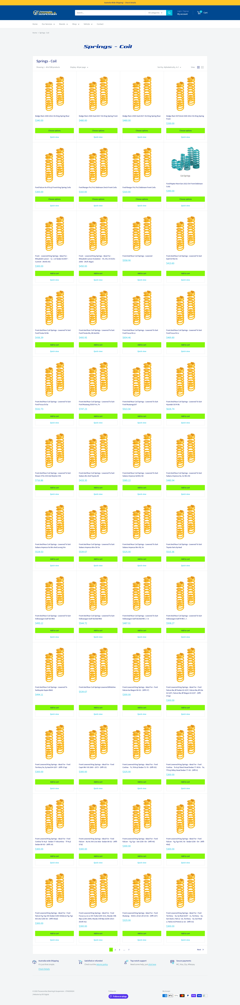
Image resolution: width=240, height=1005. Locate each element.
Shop (74, 24)
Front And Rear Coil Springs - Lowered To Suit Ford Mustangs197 (140, 403)
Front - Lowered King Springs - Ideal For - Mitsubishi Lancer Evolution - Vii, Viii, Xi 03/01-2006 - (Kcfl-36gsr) (97, 259)
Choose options (54, 130)
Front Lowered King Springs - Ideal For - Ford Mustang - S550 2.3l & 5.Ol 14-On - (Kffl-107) (140, 914)
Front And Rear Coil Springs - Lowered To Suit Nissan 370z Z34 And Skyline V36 (53, 474)
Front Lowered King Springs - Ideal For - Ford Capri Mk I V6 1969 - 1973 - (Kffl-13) (96, 765)
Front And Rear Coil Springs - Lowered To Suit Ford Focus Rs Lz (140, 331)
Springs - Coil (44, 33)
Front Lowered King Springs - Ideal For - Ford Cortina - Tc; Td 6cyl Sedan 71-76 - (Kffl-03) (140, 765)
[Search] (169, 12)
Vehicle (87, 24)
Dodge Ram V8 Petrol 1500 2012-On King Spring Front (185, 117)
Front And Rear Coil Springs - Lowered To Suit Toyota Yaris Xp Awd (184, 545)
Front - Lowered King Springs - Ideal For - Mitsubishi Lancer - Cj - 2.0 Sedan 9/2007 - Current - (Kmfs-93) (51, 259)
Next (199, 949)
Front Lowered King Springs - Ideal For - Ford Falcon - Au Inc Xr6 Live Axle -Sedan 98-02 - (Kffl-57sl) (98, 841)
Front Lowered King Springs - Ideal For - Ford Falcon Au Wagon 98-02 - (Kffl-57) (140, 688)
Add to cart (54, 273)
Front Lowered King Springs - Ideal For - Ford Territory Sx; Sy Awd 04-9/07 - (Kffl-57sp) (52, 765)
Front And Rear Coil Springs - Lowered (137, 256)
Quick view (54, 137)
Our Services (47, 24)
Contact (100, 24)
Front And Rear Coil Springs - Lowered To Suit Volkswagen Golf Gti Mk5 (53, 617)
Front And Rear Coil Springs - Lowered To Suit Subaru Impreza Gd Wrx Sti (140, 474)
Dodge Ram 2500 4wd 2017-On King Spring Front (98, 116)
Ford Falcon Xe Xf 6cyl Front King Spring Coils (53, 187)
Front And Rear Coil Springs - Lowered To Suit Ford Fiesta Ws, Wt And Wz (96, 331)
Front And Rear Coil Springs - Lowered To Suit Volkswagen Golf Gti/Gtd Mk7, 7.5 (140, 617)
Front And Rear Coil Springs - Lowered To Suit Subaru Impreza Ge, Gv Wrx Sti (184, 474)
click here (152, 964)
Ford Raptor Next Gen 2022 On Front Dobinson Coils (184, 185)
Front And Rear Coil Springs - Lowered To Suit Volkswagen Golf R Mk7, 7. (184, 617)
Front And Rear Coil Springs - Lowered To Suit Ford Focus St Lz (184, 331)
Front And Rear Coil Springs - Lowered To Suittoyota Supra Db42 (51, 688)
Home (35, 24)
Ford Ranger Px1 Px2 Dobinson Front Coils (139, 187)
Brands (62, 24)
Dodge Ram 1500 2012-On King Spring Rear (52, 116)
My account (182, 14)
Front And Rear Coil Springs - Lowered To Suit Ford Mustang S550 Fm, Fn (96, 403)
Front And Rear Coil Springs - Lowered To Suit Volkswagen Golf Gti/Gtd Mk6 (96, 617)
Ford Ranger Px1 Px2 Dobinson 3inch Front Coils (98, 187)
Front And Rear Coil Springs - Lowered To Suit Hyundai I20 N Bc (184, 403)
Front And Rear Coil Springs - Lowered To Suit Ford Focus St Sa (53, 403)
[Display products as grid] (198, 67)
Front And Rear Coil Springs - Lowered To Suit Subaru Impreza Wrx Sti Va (96, 545)
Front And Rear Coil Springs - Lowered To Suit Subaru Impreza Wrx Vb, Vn (140, 545)
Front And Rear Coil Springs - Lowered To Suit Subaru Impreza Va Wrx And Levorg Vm (53, 545)
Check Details (44, 969)
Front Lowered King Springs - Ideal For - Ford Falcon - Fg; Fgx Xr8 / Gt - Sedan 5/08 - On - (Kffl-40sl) (185, 841)
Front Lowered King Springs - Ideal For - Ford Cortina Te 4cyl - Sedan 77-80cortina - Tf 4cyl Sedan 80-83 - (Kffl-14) (53, 841)
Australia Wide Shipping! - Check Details (120, 2)
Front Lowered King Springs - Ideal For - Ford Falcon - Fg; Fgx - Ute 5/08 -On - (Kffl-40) (140, 840)
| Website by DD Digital (40, 994)
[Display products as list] (202, 67)
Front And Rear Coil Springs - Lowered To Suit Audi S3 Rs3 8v (184, 257)
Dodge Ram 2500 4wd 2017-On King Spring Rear (141, 116)
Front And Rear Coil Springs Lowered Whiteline (97, 687)
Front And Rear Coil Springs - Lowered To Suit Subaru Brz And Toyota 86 (96, 474)
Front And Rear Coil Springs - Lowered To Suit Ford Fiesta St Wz (53, 331)
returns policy (102, 964)
